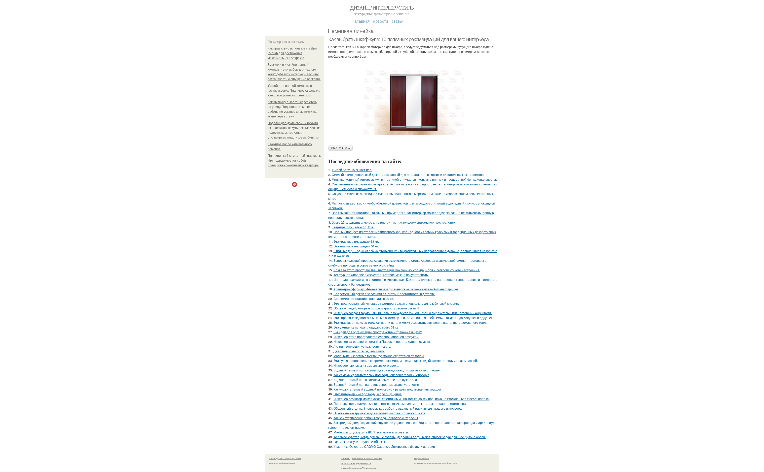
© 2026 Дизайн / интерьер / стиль (285, 458)
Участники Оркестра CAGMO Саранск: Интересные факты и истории (384, 446)
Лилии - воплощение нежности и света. (362, 346)
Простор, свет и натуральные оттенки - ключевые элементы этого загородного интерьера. (400, 403)
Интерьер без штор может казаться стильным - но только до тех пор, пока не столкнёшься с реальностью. (411, 398)
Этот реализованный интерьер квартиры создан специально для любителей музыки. (396, 303)
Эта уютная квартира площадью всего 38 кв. (366, 327)
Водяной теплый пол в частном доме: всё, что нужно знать (376, 379)
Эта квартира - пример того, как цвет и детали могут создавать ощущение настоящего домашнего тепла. (410, 322)
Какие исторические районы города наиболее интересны (375, 418)
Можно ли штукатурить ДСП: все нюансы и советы (370, 432)
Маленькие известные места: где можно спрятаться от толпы (378, 356)
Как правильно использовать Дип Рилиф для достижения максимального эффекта (292, 53)
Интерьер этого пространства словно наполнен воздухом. (376, 336)
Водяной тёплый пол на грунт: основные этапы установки (376, 384)
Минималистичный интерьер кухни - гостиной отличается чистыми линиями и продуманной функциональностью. (415, 179)
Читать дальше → (340, 148)
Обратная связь (421, 458)
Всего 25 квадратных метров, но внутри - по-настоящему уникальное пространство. (394, 222)
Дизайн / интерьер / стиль (382, 7)
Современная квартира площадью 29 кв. (363, 298)
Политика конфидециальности (356, 463)
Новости (380, 21)
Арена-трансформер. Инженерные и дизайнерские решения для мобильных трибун (395, 289)
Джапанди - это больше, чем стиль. (359, 351)
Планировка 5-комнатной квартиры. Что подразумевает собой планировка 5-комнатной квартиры (294, 160)
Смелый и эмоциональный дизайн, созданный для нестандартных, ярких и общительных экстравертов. (408, 174)
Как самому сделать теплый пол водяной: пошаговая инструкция (381, 375)
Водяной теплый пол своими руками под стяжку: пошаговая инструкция (386, 370)
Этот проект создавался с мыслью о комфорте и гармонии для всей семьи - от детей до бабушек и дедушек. (413, 317)
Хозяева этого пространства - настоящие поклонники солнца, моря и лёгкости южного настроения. (406, 270)
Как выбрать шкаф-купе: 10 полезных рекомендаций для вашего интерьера (408, 39)
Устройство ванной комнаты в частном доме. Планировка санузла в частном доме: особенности (294, 90)
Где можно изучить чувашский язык (359, 441)
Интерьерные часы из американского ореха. (366, 365)
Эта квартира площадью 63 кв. (356, 241)
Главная (362, 21)
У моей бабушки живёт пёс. (352, 170)
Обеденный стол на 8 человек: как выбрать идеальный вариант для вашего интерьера (397, 408)
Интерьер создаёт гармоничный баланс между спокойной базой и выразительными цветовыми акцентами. (412, 313)
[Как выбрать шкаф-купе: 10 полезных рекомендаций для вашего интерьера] (413, 102)
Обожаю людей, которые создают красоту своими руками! (376, 308)
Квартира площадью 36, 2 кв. (353, 227)
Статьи (397, 21)
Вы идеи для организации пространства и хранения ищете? (377, 332)
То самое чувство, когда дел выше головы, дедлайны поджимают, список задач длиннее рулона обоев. (409, 437)
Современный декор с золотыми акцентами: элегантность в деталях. (384, 294)
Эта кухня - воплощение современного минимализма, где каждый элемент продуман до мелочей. (405, 360)
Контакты (345, 458)
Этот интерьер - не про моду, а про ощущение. (367, 394)
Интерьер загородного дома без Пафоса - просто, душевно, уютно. (382, 341)
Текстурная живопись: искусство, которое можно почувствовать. (381, 274)
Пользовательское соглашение (367, 458)
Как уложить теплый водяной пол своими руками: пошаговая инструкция (387, 389)
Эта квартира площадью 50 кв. (356, 246)
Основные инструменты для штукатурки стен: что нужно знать (379, 413)
